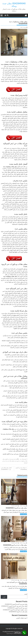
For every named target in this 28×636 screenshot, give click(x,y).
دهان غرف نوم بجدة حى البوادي (11, 459)
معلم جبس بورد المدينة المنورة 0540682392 (16, 604)
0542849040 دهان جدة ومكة (14, 4)
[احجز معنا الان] (24, 633)
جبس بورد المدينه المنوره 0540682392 (17, 608)
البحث (25, 594)
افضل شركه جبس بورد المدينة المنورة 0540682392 (14, 606)
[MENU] (1, 15)
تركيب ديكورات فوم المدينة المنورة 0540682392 (15, 610)
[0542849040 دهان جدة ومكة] (26, 15)
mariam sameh (14, 506)
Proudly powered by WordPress (11, 631)
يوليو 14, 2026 (23, 506)
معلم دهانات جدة (23, 459)
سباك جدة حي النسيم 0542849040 (21, 468)
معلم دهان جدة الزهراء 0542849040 (18, 611)
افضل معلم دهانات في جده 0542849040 (6, 468)
